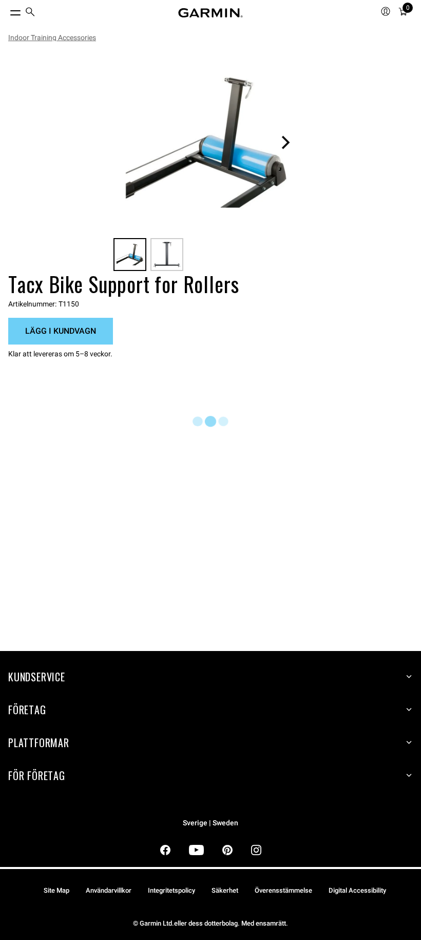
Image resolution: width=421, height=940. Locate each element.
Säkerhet (225, 890)
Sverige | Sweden (210, 823)
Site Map (56, 890)
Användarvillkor (108, 890)
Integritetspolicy (171, 890)
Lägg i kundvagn (60, 331)
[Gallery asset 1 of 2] (206, 142)
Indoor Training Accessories (52, 37)
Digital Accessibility (357, 890)
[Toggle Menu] (6, 10)
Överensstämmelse (283, 890)
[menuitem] (30, 13)
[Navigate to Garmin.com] (210, 13)
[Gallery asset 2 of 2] (166, 254)
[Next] (285, 142)
